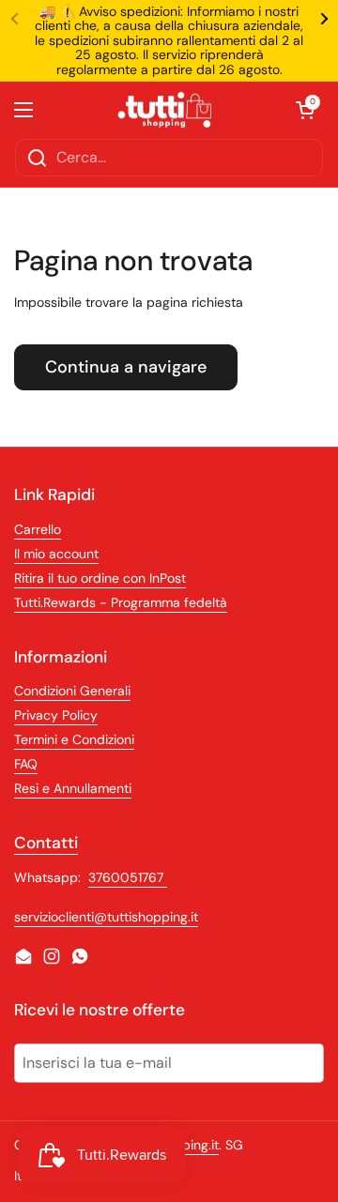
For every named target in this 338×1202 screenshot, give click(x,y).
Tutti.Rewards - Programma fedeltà (120, 602)
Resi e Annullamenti (72, 788)
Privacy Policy (56, 715)
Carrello (37, 529)
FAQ (26, 763)
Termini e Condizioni (74, 739)
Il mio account (56, 553)
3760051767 (127, 877)
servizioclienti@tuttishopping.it (106, 916)
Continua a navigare (126, 367)
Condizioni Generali (72, 690)
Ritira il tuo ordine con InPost (100, 578)
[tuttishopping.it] (164, 110)
